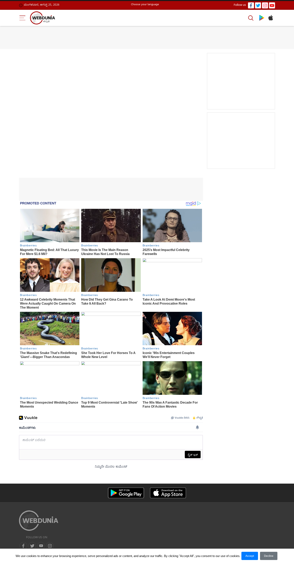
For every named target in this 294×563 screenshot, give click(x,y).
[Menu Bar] (22, 17)
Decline (268, 555)
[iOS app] (168, 493)
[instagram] (265, 5)
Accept (249, 555)
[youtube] (272, 5)
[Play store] (261, 17)
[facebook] (251, 5)
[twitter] (258, 5)
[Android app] (126, 493)
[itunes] (270, 17)
